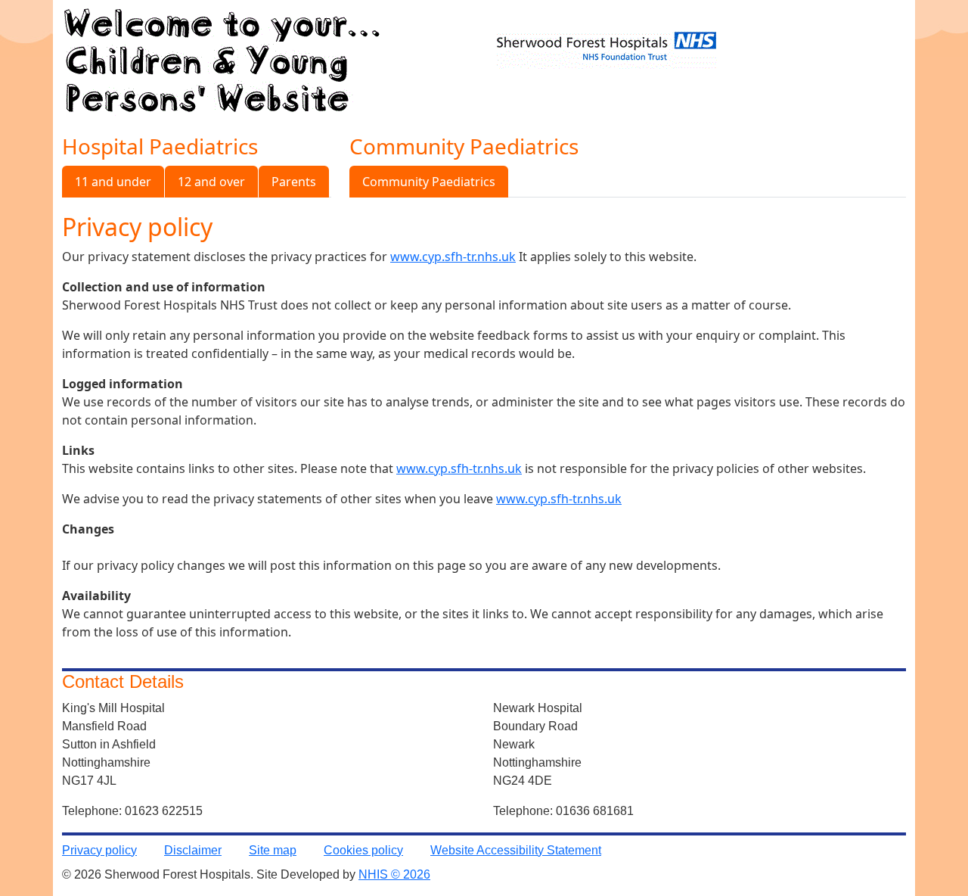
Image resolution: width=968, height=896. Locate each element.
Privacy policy (99, 850)
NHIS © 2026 (394, 874)
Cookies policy (363, 850)
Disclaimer (193, 850)
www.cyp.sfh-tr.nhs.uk (453, 256)
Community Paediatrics (428, 181)
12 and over (211, 181)
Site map (272, 850)
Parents (293, 181)
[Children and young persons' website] (222, 56)
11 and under (113, 181)
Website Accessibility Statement (515, 850)
